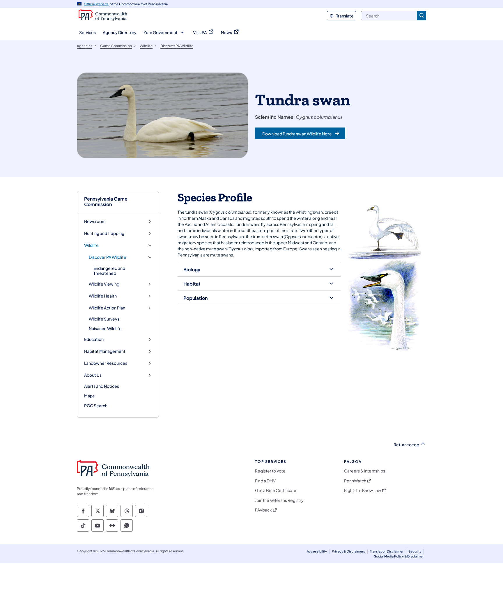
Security (414, 551)
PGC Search (95, 405)
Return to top (406, 444)
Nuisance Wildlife (105, 328)
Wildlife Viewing (104, 284)
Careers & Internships (364, 470)
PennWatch (355, 480)
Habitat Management (104, 351)
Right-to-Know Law (362, 490)
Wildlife (91, 245)
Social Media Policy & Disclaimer (399, 556)
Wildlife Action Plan (107, 307)
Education (94, 339)
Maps (89, 395)
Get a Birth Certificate (275, 490)
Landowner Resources (105, 363)
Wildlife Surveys (104, 318)
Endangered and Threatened (109, 270)
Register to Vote (270, 470)
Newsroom (95, 221)
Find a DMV (265, 480)
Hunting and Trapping (104, 233)
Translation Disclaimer (386, 551)
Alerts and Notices (101, 386)
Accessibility (317, 551)
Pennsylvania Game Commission (105, 201)
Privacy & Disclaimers (348, 551)
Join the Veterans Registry (279, 500)
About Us (93, 375)
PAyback (263, 509)
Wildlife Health (103, 295)
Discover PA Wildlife (107, 257)
